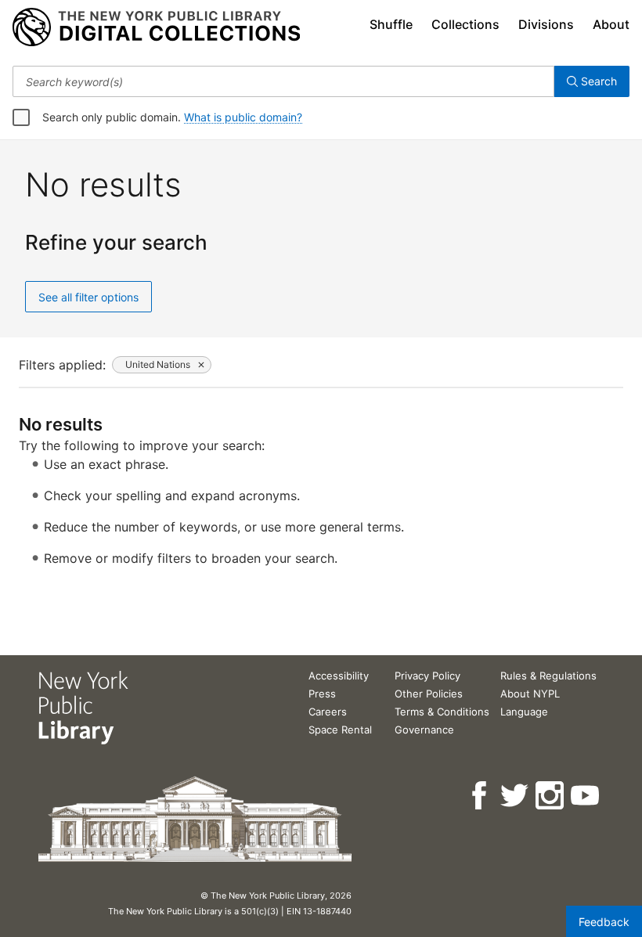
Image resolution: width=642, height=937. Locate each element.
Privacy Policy (427, 675)
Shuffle (391, 24)
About (611, 24)
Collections (465, 24)
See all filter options (88, 297)
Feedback (604, 921)
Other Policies (429, 693)
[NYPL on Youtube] (586, 795)
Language (524, 711)
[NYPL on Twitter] (515, 795)
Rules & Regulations (548, 675)
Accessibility (338, 675)
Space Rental (340, 729)
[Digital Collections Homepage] (156, 27)
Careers (327, 711)
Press (322, 693)
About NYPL (530, 693)
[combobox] (283, 81)
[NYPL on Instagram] (551, 795)
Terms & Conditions (442, 711)
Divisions (546, 24)
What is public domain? (243, 117)
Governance (424, 729)
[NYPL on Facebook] (480, 795)
